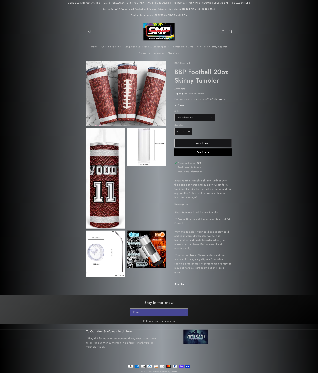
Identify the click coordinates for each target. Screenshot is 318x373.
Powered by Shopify (168, 371)
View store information (190, 171)
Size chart (180, 284)
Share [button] (181, 105)
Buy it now (203, 152)
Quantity (178, 125)
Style (176, 111)
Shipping (178, 93)
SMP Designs (154, 371)
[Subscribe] (184, 312)
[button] (89, 31)
